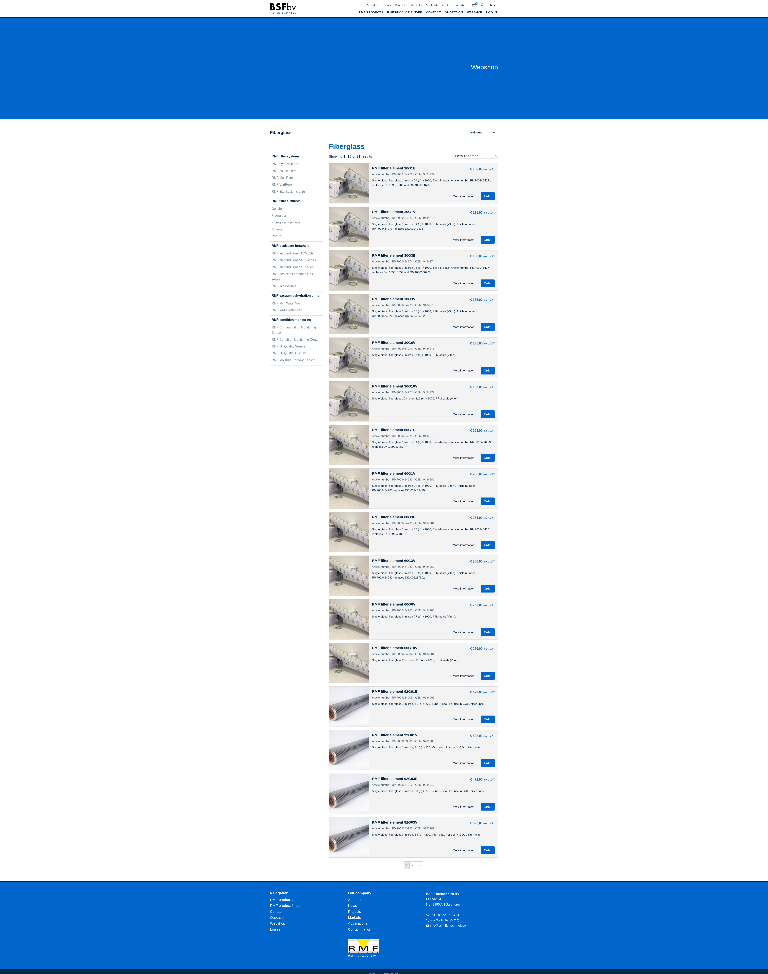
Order (487, 196)
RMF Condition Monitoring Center (295, 339)
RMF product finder (404, 12)
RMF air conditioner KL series (293, 267)
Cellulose (278, 208)
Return (276, 236)
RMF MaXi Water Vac (287, 310)
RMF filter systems (286, 156)
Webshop (474, 12)
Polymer (277, 229)
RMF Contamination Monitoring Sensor (294, 330)
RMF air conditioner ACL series (294, 260)
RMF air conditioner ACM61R (292, 253)
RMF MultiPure (282, 177)
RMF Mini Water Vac (286, 303)
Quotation (454, 12)
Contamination (457, 5)
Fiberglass (279, 215)
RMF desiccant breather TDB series (292, 276)
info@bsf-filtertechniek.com (449, 925)
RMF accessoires (284, 286)
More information (463, 196)
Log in (491, 12)
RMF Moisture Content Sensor (293, 360)
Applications (434, 5)
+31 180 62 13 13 (442, 915)
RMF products (371, 12)
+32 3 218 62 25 (441, 920)
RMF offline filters (284, 171)
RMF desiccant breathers (291, 245)
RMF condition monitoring (291, 319)
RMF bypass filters (285, 164)
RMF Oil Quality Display (289, 353)
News (387, 5)
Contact (433, 12)
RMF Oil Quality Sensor (288, 346)
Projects (400, 5)
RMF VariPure (282, 184)
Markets (416, 5)
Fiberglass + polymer (286, 222)
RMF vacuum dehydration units (295, 295)
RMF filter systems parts (289, 191)
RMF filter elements (286, 201)
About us (373, 5)
